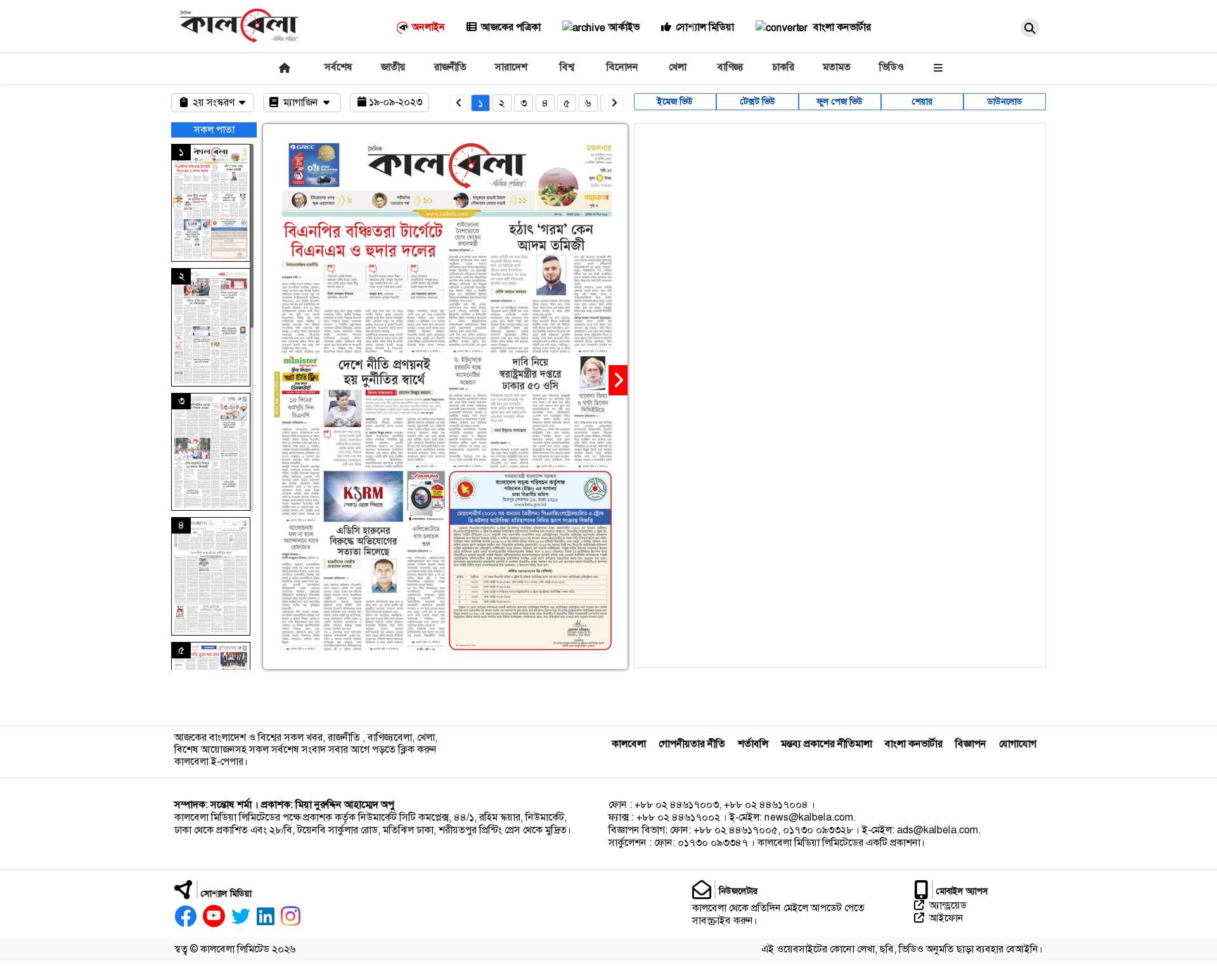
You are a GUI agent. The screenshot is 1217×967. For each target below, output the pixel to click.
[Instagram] (290, 916)
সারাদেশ (511, 67)
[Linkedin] (265, 916)
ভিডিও (891, 67)
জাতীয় (393, 67)
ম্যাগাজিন (302, 102)
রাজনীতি (450, 67)
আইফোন (946, 918)
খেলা (677, 67)
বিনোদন (622, 67)
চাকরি (783, 67)
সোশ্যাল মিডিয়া (705, 27)
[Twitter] (240, 916)
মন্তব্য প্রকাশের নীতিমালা (826, 743)
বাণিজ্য (731, 67)
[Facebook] (185, 916)
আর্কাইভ (624, 27)
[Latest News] (283, 67)
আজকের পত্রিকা (511, 27)
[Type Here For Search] (1030, 27)
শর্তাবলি (753, 743)
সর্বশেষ (338, 67)
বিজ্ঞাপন (970, 743)
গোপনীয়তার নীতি (692, 743)
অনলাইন (428, 27)
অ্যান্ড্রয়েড (948, 905)
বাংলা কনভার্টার (841, 27)
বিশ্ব (567, 67)
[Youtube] (214, 916)
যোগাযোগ (1017, 743)
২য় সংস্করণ (214, 102)
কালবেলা (629, 743)
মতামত (837, 67)
